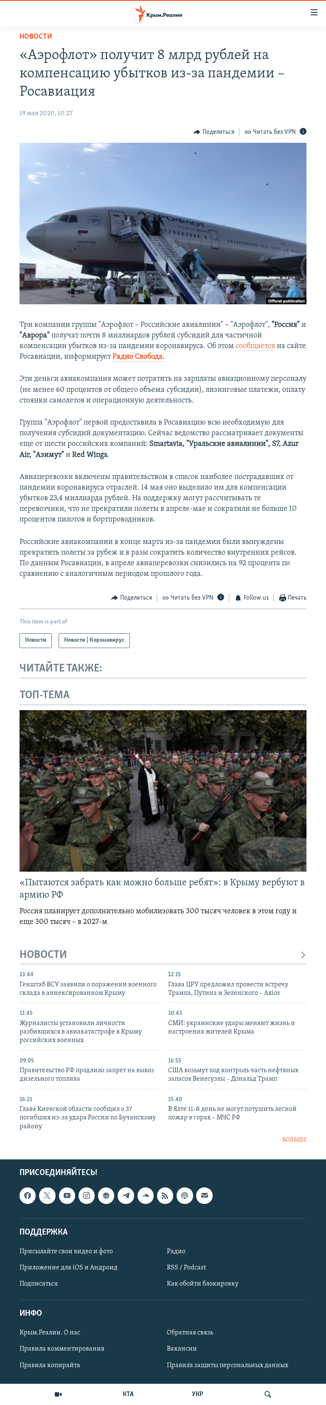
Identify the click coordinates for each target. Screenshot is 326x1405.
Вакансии (182, 1349)
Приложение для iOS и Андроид (69, 1267)
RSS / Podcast (186, 1267)
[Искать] (268, 1394)
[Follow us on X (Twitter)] (47, 1195)
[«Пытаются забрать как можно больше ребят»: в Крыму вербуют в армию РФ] (163, 791)
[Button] (214, 132)
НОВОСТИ (43, 955)
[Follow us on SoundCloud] (146, 1195)
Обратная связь (190, 1332)
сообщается (255, 346)
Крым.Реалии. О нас (50, 1332)
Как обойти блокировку (203, 1283)
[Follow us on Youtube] (67, 1195)
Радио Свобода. (138, 357)
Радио (176, 1251)
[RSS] (165, 1195)
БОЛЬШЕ (294, 1140)
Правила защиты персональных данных (227, 1365)
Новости (36, 37)
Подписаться (39, 1283)
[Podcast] (185, 1195)
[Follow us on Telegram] (126, 1195)
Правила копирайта (50, 1365)
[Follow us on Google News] (106, 1195)
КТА (128, 1394)
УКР (197, 1394)
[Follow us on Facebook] (28, 1195)
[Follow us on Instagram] (87, 1195)
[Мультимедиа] (58, 1394)
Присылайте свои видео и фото (66, 1251)
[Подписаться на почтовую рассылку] (204, 1195)
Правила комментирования (62, 1349)
